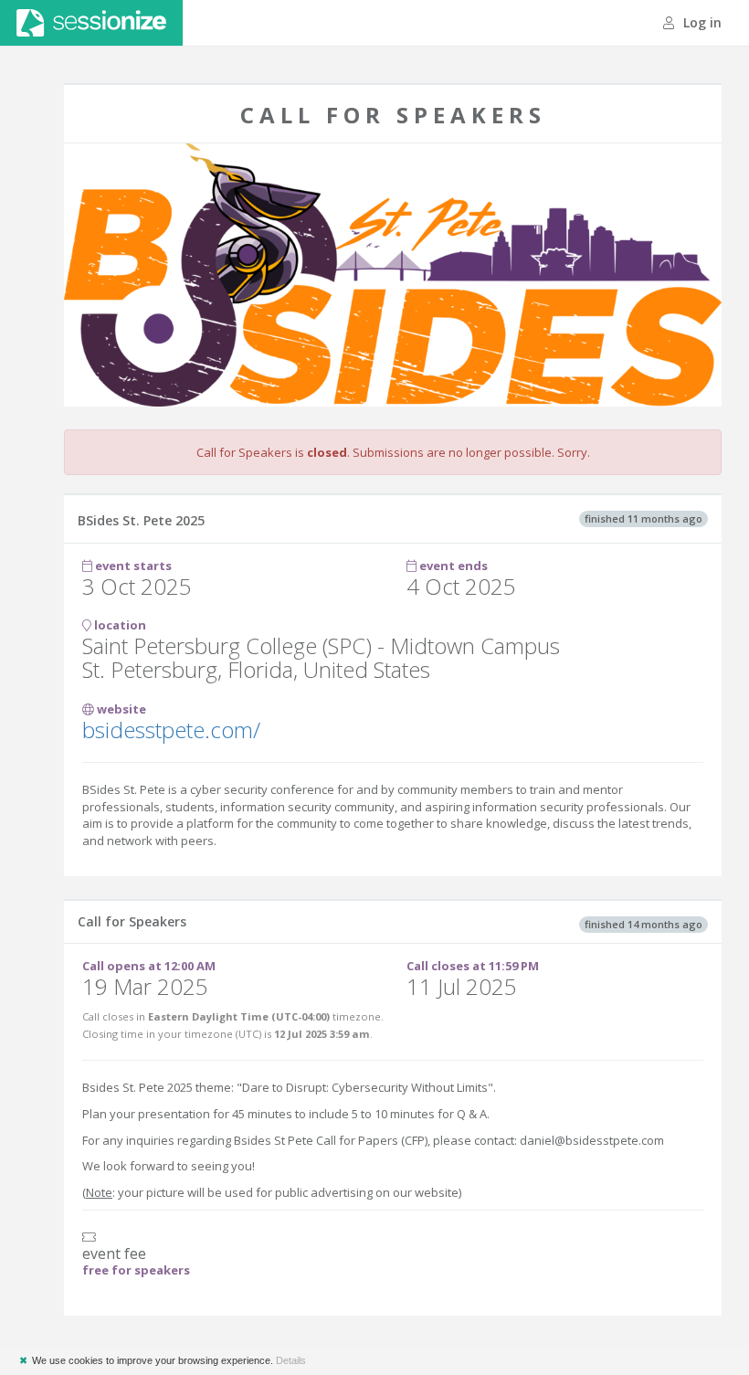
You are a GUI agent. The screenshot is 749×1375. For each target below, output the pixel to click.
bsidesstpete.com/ (171, 729)
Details (291, 1360)
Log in (701, 22)
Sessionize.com (91, 23)
